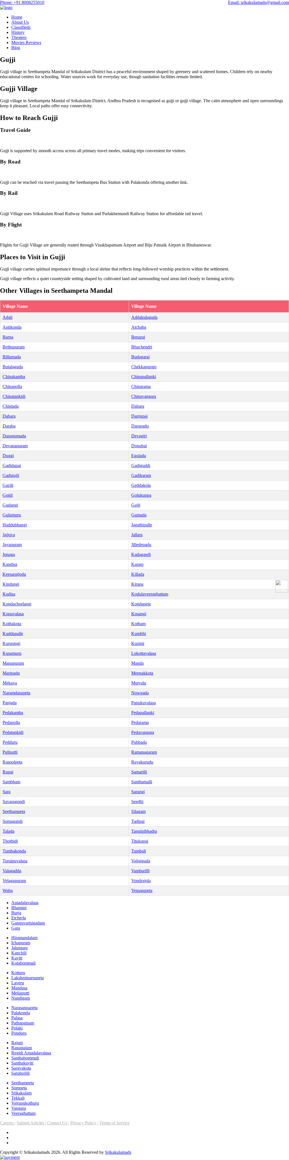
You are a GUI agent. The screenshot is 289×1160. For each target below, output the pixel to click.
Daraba (9, 426)
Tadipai (137, 821)
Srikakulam (21, 1093)
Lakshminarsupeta (27, 977)
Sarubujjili (20, 1073)
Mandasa (19, 987)
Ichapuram (20, 942)
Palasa (17, 1017)
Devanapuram (15, 445)
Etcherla (18, 917)
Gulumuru (12, 515)
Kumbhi (138, 633)
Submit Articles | (31, 1122)
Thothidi (10, 841)
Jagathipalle (141, 524)
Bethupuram (14, 346)
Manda (137, 663)
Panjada (10, 702)
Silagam (138, 811)
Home (16, 17)
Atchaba (138, 327)
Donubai (139, 445)
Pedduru (10, 742)
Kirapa (137, 584)
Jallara (137, 534)
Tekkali (18, 1098)
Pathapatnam (22, 1023)
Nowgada (140, 692)
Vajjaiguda (140, 860)
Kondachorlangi (17, 603)
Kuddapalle (13, 633)
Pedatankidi (13, 732)
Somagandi (13, 821)
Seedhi (137, 801)
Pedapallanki (142, 712)
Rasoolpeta (12, 762)
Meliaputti (20, 993)
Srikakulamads (118, 1152)
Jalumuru (19, 947)
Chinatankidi (14, 396)
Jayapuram (12, 544)
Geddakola (141, 485)
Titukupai (139, 841)
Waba (8, 890)
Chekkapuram (143, 366)
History (18, 32)
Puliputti (10, 752)
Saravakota (21, 1068)
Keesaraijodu (14, 574)
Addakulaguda (144, 317)
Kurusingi (11, 643)
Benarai (138, 337)
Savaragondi (14, 801)
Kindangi (11, 584)
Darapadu (140, 426)
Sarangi (138, 791)
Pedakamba (13, 712)
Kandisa (10, 564)
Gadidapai (12, 465)
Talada (8, 831)
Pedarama (140, 722)
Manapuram (13, 663)
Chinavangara (143, 396)
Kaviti (16, 958)
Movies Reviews (26, 42)
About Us (20, 22)
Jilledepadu (141, 544)
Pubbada (139, 742)
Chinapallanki (143, 376)
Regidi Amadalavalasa (31, 1052)
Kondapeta (141, 603)
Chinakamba (14, 376)
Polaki (17, 1028)
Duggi (8, 455)
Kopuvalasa (13, 613)
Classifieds (20, 27)
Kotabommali (23, 963)
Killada (137, 574)
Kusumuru (12, 653)
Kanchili (19, 952)
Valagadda (12, 870)
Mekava (10, 683)
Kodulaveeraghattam (149, 594)
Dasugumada (14, 435)
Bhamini (19, 907)
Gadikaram (141, 475)
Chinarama (141, 386)
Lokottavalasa (143, 653)
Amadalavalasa (24, 902)
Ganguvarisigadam (28, 923)
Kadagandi (141, 554)
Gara (15, 928)
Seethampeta (14, 811)
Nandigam (20, 998)
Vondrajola (141, 880)
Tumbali (138, 851)
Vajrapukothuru (25, 1103)
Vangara (18, 1108)
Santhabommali (25, 1058)
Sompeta (19, 1087)
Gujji (135, 505)
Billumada (12, 356)
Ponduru (19, 1033)
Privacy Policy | (84, 1122)
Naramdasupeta (16, 692)
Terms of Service (114, 1122)
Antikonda (12, 327)
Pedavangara (142, 732)
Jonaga (9, 554)
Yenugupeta (141, 890)
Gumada (138, 515)
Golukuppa (141, 495)
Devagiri (139, 435)
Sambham (11, 781)
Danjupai (139, 416)
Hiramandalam (24, 937)
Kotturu (18, 972)
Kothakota (12, 623)
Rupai (8, 771)
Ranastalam (21, 1047)
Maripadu (11, 673)
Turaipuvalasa (15, 860)
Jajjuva (9, 534)
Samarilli (139, 771)
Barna (8, 337)
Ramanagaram (144, 752)
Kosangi (138, 613)
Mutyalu (138, 683)
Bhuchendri (141, 346)
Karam (137, 564)
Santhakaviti (22, 1063)
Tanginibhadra (144, 831)
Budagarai (140, 356)
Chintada (11, 406)
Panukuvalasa (143, 702)
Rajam (17, 1042)
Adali (7, 317)
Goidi (8, 495)
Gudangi (10, 505)
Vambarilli (140, 870)
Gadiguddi (140, 465)
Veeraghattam (23, 1113)
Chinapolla (12, 386)
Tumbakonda (14, 851)
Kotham (138, 623)
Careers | (8, 1122)
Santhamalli (141, 781)
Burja (16, 912)
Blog (15, 47)
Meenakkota (142, 673)
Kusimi (137, 643)
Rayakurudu (142, 762)
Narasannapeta (24, 1007)
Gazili (8, 485)
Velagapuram (14, 880)
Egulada (138, 455)
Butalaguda (13, 366)
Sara (6, 791)
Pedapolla (11, 722)
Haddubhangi (15, 524)
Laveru (17, 982)
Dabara (137, 406)
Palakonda (20, 1012)
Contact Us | (58, 1122)
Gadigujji (11, 475)
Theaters (19, 37)
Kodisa (9, 594)
